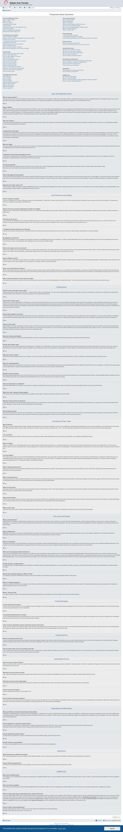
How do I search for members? (70, 54)
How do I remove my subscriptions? (71, 65)
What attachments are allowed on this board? (73, 70)
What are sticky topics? (8, 85)
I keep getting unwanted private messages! (73, 36)
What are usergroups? (68, 22)
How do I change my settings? (10, 36)
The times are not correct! (9, 39)
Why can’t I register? (8, 22)
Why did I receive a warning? (9, 65)
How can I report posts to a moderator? (12, 66)
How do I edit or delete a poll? (10, 60)
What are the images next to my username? (13, 44)
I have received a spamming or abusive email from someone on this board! (80, 38)
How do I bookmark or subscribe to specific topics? (75, 62)
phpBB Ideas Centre (73, 787)
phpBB (46, 241)
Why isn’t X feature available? (69, 78)
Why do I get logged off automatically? (12, 30)
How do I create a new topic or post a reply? (13, 53)
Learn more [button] (62, 828)
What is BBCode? (7, 76)
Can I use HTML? (7, 77)
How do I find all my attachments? (70, 71)
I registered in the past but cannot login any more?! (15, 27)
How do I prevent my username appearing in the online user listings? (19, 38)
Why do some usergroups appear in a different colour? (75, 27)
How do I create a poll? (8, 57)
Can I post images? (7, 80)
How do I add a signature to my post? (11, 56)
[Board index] (6, 2)
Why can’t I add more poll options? (11, 59)
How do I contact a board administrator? (72, 81)
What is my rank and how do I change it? (12, 47)
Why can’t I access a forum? (9, 62)
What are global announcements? (11, 82)
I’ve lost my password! (8, 28)
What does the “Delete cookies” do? (11, 31)
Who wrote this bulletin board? (70, 76)
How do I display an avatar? (9, 45)
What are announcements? (9, 83)
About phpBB (114, 776)
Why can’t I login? (7, 25)
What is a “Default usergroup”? (70, 28)
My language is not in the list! (9, 42)
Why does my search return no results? (72, 51)
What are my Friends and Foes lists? (71, 43)
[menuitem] (5, 8)
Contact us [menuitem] (99, 820)
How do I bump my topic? (9, 71)
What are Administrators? (68, 19)
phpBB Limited (46, 776)
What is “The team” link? (68, 30)
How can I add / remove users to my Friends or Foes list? (76, 44)
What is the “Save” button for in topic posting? (13, 68)
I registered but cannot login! (9, 24)
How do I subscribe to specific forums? (72, 63)
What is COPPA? (7, 21)
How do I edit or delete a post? (10, 54)
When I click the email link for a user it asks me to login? (16, 48)
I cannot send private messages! (70, 35)
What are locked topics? (8, 86)
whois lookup (110, 795)
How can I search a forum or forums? (71, 49)
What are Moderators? (68, 21)
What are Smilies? (7, 79)
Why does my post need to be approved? (12, 69)
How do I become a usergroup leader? (72, 25)
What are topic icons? (8, 88)
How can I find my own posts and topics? (72, 55)
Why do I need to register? (9, 19)
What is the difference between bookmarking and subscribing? (77, 60)
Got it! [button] (112, 828)
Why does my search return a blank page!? (73, 52)
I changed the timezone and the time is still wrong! (14, 41)
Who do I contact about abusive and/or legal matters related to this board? (80, 79)
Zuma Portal (65, 823)
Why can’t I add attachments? (10, 63)
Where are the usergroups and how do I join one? (74, 24)
